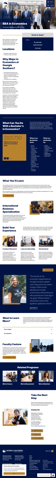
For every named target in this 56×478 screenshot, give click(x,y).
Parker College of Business (11, 27)
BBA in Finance (7, 384)
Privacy (44, 468)
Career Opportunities (34, 469)
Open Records (45, 466)
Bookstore (31, 464)
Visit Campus (38, 48)
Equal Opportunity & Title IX (48, 461)
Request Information (37, 44)
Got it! (14, 473)
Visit (32, 1)
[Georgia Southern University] (11, 4)
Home (4, 27)
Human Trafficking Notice (47, 469)
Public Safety (45, 460)
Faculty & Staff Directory (34, 461)
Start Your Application (38, 438)
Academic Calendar (33, 467)
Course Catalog (32, 466)
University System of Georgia (48, 462)
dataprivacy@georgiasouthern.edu (11, 470)
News (30, 455)
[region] (14, 470)
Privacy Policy (16, 469)
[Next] (8, 158)
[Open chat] (53, 475)
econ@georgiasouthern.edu (39, 425)
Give (37, 1)
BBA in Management (27, 384)
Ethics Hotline (45, 465)
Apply (27, 1)
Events (30, 457)
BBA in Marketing (44, 384)
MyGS (42, 1)
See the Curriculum (9, 195)
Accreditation (45, 464)
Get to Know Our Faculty (10, 357)
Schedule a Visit (37, 434)
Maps (30, 458)
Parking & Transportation (34, 460)
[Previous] (5, 158)
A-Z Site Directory (33, 463)
